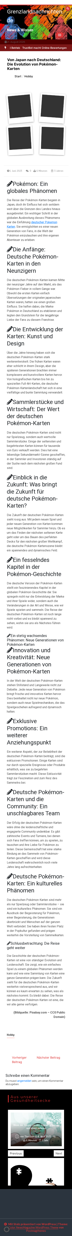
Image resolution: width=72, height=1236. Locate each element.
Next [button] (59, 1153)
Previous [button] (16, 1153)
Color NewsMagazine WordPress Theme (33, 1227)
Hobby (11, 1035)
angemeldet (24, 1080)
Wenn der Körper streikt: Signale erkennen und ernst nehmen (36, 1127)
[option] (36, 1129)
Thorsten (29, 1136)
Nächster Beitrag (48, 1057)
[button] (59, 35)
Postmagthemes (36, 1230)
